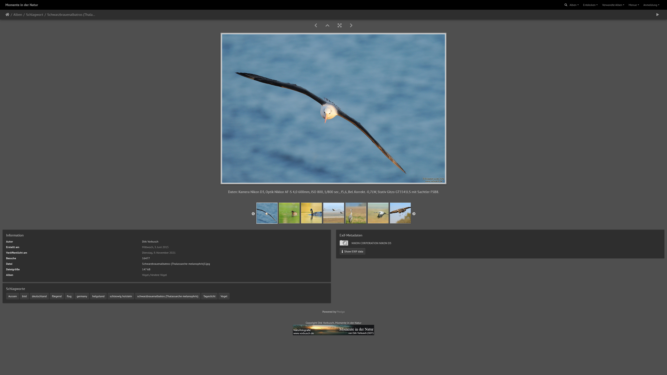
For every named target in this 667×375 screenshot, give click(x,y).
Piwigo (341, 311)
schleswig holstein (121, 296)
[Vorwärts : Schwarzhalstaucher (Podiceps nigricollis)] (351, 25)
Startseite (7, 14)
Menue (633, 5)
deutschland (39, 296)
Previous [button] (253, 214)
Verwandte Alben (612, 5)
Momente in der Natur (21, 5)
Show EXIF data (353, 251)
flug (69, 296)
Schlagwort (34, 14)
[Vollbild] (340, 25)
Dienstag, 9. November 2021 (159, 252)
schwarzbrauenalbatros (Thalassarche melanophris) (167, 296)
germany (82, 296)
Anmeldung (650, 5)
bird (24, 296)
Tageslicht (209, 296)
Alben (573, 5)
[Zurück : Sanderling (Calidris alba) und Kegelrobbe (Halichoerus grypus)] (315, 25)
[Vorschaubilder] (327, 25)
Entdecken (589, 5)
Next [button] (414, 214)
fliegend (57, 296)
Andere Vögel (159, 275)
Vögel (145, 275)
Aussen (12, 296)
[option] (267, 213)
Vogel (224, 296)
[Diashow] (658, 14)
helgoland (98, 296)
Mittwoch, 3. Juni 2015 (155, 247)
